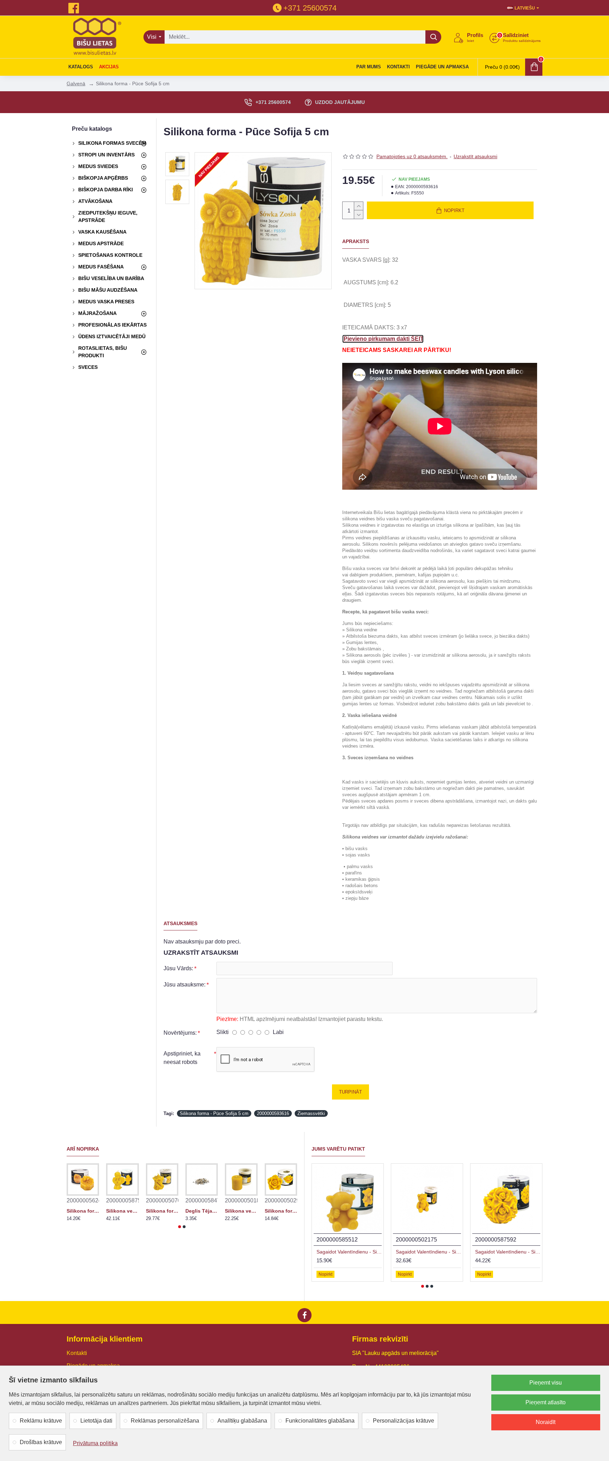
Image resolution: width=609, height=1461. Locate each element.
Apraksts (355, 241)
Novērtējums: (180, 1033)
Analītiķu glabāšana (242, 1421)
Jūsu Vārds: (178, 968)
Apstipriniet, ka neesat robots (182, 1058)
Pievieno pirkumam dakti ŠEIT (383, 339)
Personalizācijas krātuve (403, 1421)
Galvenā (76, 83)
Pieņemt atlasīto (545, 1402)
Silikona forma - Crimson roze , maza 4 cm (281, 1211)
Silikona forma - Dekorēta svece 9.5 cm (162, 1211)
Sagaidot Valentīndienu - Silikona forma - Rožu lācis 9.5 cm (428, 1252)
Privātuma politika (95, 1443)
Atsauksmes (180, 923)
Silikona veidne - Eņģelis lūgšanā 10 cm (122, 1211)
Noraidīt (545, 1422)
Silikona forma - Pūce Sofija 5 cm (214, 1113)
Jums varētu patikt (338, 1149)
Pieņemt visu (545, 1383)
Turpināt (350, 1092)
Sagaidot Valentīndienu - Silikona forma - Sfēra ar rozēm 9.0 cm (507, 1252)
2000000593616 (273, 1113)
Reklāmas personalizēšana (165, 1421)
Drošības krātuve (41, 1442)
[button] (179, 1226)
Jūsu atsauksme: (184, 985)
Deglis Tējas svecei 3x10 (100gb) (201, 1211)
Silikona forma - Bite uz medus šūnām (83, 1211)
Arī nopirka (83, 1149)
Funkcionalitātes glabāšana (320, 1421)
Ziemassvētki (311, 1113)
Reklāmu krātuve (41, 1421)
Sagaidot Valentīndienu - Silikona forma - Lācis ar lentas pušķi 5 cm (349, 1252)
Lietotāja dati (96, 1421)
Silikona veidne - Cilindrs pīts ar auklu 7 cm (241, 1211)
